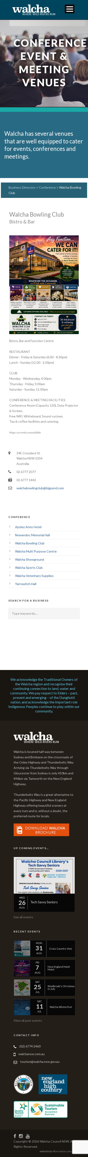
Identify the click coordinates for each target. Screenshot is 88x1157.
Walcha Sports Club (29, 567)
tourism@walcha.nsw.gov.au (40, 1061)
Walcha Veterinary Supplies (34, 575)
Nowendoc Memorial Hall (32, 535)
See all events (23, 917)
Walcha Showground (29, 559)
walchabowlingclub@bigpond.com (40, 488)
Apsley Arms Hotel (28, 527)
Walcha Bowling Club (29, 543)
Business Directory (22, 187)
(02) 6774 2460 (30, 1046)
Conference (47, 187)
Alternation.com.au (63, 1151)
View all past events (28, 1020)
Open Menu (69, 9)
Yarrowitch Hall (25, 584)
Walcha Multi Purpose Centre (36, 551)
